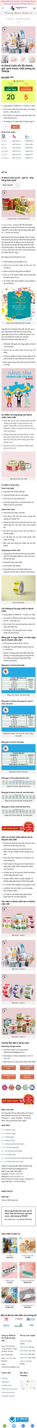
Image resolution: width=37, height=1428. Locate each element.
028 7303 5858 (11, 1358)
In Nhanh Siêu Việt (15, 1174)
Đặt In (15, 127)
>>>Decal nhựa (9, 1140)
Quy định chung (6, 1385)
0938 (13, 158)
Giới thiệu (4, 1378)
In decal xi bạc (9, 1280)
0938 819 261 (9, 1)
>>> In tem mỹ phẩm (11, 1147)
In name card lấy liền (27, 1280)
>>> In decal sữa (10, 1154)
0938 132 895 (24, 1)
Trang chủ (10, 19)
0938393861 (29, 148)
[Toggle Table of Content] (16, 185)
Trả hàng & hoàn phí (7, 1396)
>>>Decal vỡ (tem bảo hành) (14, 1144)
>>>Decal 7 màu (9, 1130)
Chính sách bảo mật (7, 1392)
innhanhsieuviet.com (15, 1176)
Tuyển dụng (5, 1382)
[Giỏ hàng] (34, 8)
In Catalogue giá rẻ (27, 1305)
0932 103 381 (7, 4)
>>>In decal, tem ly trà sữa (13, 1161)
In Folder (9, 1256)
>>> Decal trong (9, 1133)
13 (16, 158)
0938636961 (29, 141)
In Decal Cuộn (6, 225)
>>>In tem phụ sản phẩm (13, 1151)
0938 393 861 (16, 148)
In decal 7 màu (9, 1305)
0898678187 (29, 154)
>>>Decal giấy (9, 1137)
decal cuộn (15, 421)
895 (19, 158)
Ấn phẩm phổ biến (23, 19)
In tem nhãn (8, 878)
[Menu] (2, 8)
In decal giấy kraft (27, 1256)
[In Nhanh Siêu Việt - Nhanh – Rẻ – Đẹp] (18, 8)
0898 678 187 (24, 4)
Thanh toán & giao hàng (9, 1389)
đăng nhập (16, 1219)
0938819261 (29, 151)
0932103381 (29, 144)
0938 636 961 (16, 141)
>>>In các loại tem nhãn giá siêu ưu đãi (18, 1158)
